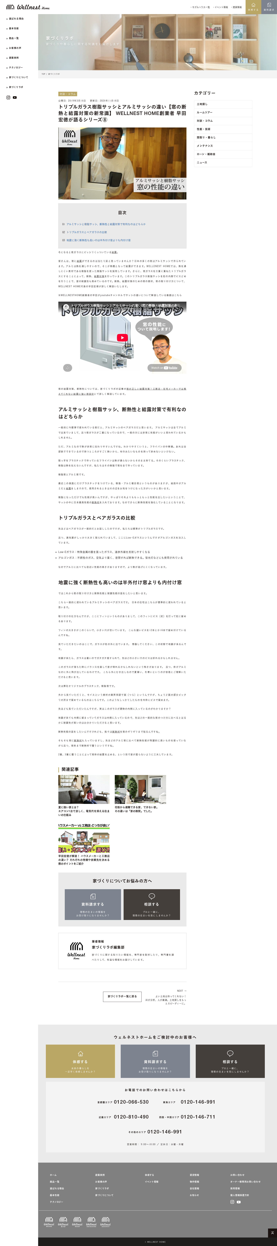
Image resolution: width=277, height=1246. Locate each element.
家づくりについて (104, 1195)
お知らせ (194, 1195)
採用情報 (235, 1189)
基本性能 (54, 1195)
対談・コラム (205, 121)
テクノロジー (56, 1202)
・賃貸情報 (236, 7)
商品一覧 (54, 1182)
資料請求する (92, 905)
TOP (43, 74)
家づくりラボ (54, 74)
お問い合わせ (237, 1175)
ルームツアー (205, 113)
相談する (151, 905)
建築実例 (100, 1175)
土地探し (202, 104)
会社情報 (194, 1189)
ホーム (53, 1175)
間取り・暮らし (206, 138)
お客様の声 (101, 1182)
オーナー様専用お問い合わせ (245, 1182)
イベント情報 (152, 1182)
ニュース (202, 163)
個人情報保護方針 (239, 1195)
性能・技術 (203, 129)
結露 (114, 252)
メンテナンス (205, 146)
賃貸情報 (194, 1175)
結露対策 (99, 276)
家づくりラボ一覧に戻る (122, 997)
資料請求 (269, 9)
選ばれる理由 (57, 1189)
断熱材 (96, 502)
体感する (253, 9)
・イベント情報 (220, 7)
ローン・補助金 (206, 154)
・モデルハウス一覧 (200, 7)
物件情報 (194, 1182)
